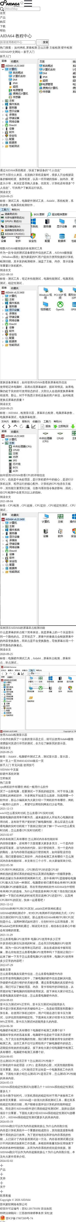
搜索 (45, 42)
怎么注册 (43, 47)
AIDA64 (13, 412)
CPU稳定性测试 (58, 505)
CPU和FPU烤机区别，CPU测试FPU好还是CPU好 (29, 869)
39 (17, 760)
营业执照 (46, 1208)
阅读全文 (5, 192)
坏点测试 (10, 662)
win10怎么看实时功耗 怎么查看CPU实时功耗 (27, 813)
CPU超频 (27, 505)
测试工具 (13, 200)
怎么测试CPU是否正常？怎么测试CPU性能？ (27, 1060)
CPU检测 (13, 505)
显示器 (64, 756)
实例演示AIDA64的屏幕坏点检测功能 (22, 627)
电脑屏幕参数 (64, 412)
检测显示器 (27, 412)
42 (26, 760)
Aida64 (50, 200)
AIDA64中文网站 (10, 51)
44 (31, 760)
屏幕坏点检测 (45, 412)
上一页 (12, 760)
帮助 (2, 30)
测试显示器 (50, 756)
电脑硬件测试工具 (33, 200)
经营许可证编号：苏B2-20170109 (20, 1208)
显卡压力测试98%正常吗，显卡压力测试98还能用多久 (32, 1004)
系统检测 (62, 200)
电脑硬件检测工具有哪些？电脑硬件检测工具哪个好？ (32, 1030)
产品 (2, 17)
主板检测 (54, 47)
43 (28, 760)
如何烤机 (19, 47)
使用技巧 (28, 765)
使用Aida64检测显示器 (13, 734)
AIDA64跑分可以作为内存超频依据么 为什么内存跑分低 (34, 1126)
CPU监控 (40, 505)
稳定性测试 (15, 283)
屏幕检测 (31, 47)
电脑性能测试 (52, 278)
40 (20, 760)
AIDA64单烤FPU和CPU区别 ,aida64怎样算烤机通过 (30, 908)
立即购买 (5, 778)
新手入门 (5, 765)
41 (23, 760)
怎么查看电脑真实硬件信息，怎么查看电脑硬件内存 (31, 973)
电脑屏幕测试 (8, 417)
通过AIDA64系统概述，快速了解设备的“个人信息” (30, 170)
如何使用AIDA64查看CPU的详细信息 (22, 475)
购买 (2, 21)
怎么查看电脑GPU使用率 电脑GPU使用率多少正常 (30, 939)
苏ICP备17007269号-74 (19, 1218)
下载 (2, 26)
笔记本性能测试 (31, 278)
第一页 (4, 760)
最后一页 (38, 760)
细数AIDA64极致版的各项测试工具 (21, 248)
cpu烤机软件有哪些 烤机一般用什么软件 (24, 786)
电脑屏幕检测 (27, 417)
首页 (2, 13)
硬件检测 (66, 47)
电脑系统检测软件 (22, 205)
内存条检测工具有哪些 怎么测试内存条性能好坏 (29, 839)
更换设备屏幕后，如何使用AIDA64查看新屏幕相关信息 (33, 382)
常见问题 (17, 765)
